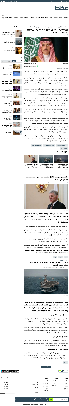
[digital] (16, 1)
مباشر (10, 17)
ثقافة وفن (31, 17)
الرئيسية (66, 17)
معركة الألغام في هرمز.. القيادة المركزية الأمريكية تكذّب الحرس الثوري (9, 41)
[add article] (13, 1)
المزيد (6, 17)
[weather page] (11, 1)
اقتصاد (51, 17)
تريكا (55, 257)
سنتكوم (65, 362)
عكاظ (66, 25)
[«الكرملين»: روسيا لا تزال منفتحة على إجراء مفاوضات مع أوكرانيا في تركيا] (18, 33)
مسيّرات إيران (64, 149)
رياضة (42, 17)
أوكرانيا (60, 257)
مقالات (21, 17)
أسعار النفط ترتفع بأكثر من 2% (9, 50)
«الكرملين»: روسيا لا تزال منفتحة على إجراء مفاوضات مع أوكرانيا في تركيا (8, 33)
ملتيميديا (15, 17)
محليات (60, 17)
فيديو (46, 17)
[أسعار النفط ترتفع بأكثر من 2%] (18, 50)
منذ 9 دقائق (13, 36)
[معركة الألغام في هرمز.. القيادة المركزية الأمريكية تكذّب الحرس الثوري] (18, 41)
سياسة (56, 17)
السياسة (62, 25)
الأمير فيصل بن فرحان (49, 145)
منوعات (26, 17)
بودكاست (38, 17)
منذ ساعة (13, 44)
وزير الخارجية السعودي (62, 145)
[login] (8, 1)
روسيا (66, 257)
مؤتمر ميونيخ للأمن (36, 145)
